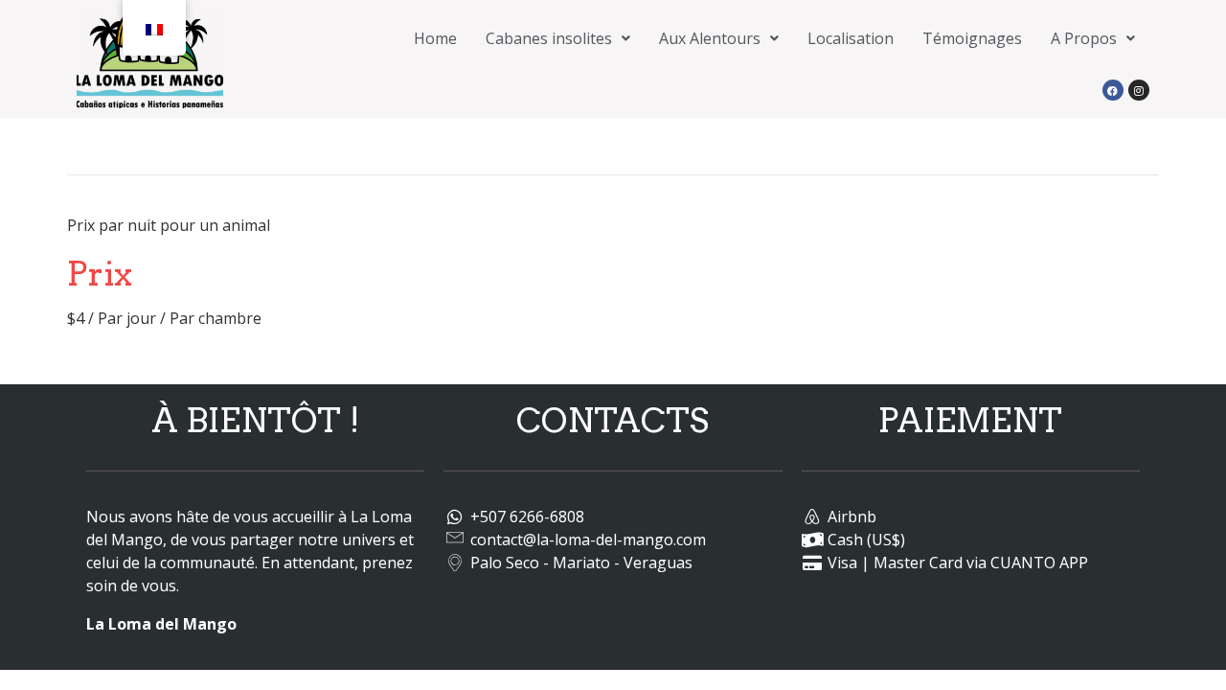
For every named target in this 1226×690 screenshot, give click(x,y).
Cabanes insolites (549, 38)
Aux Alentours (710, 38)
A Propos (1084, 38)
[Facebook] (1113, 90)
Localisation (850, 38)
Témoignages (972, 38)
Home (435, 38)
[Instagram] (1138, 90)
